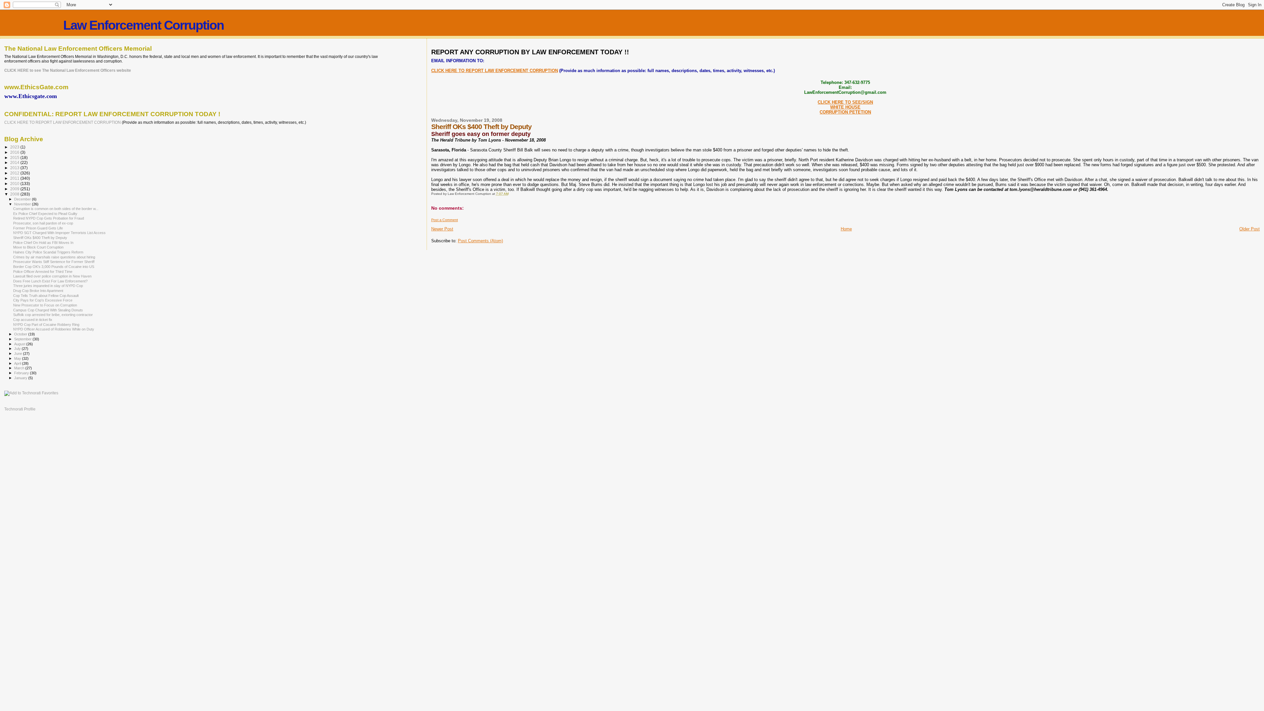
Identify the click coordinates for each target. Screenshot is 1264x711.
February (22, 373)
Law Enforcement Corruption (143, 25)
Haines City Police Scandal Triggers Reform (48, 252)
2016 (15, 152)
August (20, 344)
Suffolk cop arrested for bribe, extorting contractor (53, 315)
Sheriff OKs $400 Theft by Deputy (40, 238)
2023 (15, 147)
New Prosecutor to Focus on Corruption (45, 305)
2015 (15, 157)
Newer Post (442, 228)
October (21, 334)
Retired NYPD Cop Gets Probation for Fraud (48, 218)
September (23, 339)
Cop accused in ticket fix (32, 320)
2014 (15, 162)
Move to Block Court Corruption (38, 247)
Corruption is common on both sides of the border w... (55, 209)
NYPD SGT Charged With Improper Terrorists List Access (59, 233)
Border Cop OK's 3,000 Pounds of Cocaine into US (53, 267)
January (21, 378)
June (18, 354)
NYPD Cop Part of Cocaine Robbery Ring (46, 325)
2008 (15, 194)
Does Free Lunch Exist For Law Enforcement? (50, 281)
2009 (15, 189)
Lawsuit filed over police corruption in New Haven (52, 276)
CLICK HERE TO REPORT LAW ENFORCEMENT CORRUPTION (494, 70)
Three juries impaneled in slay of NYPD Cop (48, 286)
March (19, 368)
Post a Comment (444, 220)
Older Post (1249, 228)
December (23, 199)
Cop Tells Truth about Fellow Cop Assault (46, 296)
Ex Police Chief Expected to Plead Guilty (45, 214)
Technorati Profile (20, 409)
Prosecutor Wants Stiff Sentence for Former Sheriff (53, 262)
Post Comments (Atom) (480, 240)
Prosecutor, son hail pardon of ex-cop (43, 223)
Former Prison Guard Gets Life (38, 228)
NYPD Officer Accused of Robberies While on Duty (53, 329)
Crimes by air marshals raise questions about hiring (54, 257)
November (23, 204)
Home (846, 228)
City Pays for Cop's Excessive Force (42, 300)
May (18, 358)
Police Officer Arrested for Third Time (42, 272)
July (18, 349)
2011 (15, 178)
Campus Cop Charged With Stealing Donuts (48, 310)
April (18, 363)
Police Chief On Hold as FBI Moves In (43, 243)
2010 (15, 183)
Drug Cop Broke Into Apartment (38, 291)
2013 (15, 168)
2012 (15, 173)
